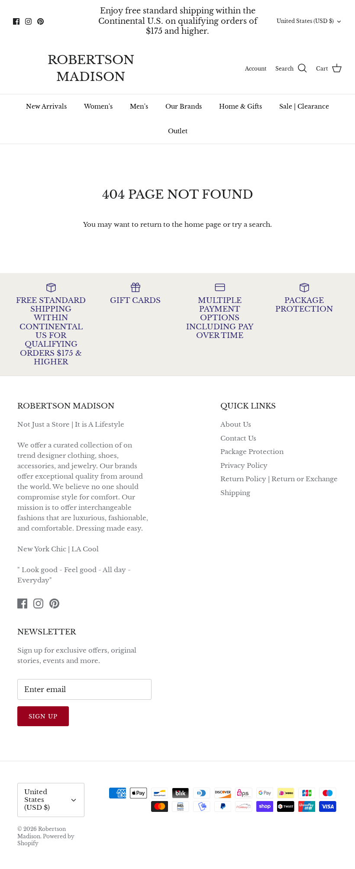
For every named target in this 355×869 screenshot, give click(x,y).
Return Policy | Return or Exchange (279, 479)
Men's (139, 106)
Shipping (235, 493)
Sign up (43, 716)
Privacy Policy (244, 465)
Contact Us (238, 438)
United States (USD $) (305, 21)
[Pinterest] (40, 21)
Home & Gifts (240, 106)
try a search (251, 224)
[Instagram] (28, 21)
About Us (235, 424)
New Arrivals (46, 106)
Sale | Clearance (304, 106)
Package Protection (252, 451)
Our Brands (183, 106)
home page (202, 224)
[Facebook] (16, 21)
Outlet (177, 131)
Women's (98, 106)
